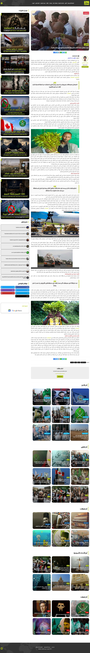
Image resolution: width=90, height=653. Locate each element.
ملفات (47, 3)
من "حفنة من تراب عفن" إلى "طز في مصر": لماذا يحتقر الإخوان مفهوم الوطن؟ (15, 233)
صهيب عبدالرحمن (85, 63)
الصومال (72, 77)
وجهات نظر (55, 3)
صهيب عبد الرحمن (72, 58)
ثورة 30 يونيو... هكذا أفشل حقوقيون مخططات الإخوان (18, 271)
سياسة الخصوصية (47, 647)
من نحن (53, 647)
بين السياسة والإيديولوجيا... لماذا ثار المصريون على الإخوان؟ (18, 240)
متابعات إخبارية (61, 3)
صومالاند (72, 362)
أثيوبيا (79, 362)
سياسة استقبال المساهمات (60, 373)
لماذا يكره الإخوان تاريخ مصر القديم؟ (21, 227)
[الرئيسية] (86, 3)
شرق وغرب (37, 3)
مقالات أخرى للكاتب (85, 67)
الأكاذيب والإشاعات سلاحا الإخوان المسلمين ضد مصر (19, 252)
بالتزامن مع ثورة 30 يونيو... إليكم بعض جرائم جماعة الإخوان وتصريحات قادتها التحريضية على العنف (14, 277)
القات (75, 362)
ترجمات (50, 3)
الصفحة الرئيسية (71, 3)
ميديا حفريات (42, 3)
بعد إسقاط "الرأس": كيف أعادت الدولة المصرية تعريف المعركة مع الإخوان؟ (16, 258)
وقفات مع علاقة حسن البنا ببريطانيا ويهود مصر (19, 246)
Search (1, 3)
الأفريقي (75, 62)
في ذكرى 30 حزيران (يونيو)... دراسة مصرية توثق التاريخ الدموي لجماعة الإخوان (15, 265)
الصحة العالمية (83, 362)
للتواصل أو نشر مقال (39, 647)
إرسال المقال (60, 376)
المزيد (33, 3)
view (88, 389)
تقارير (66, 3)
